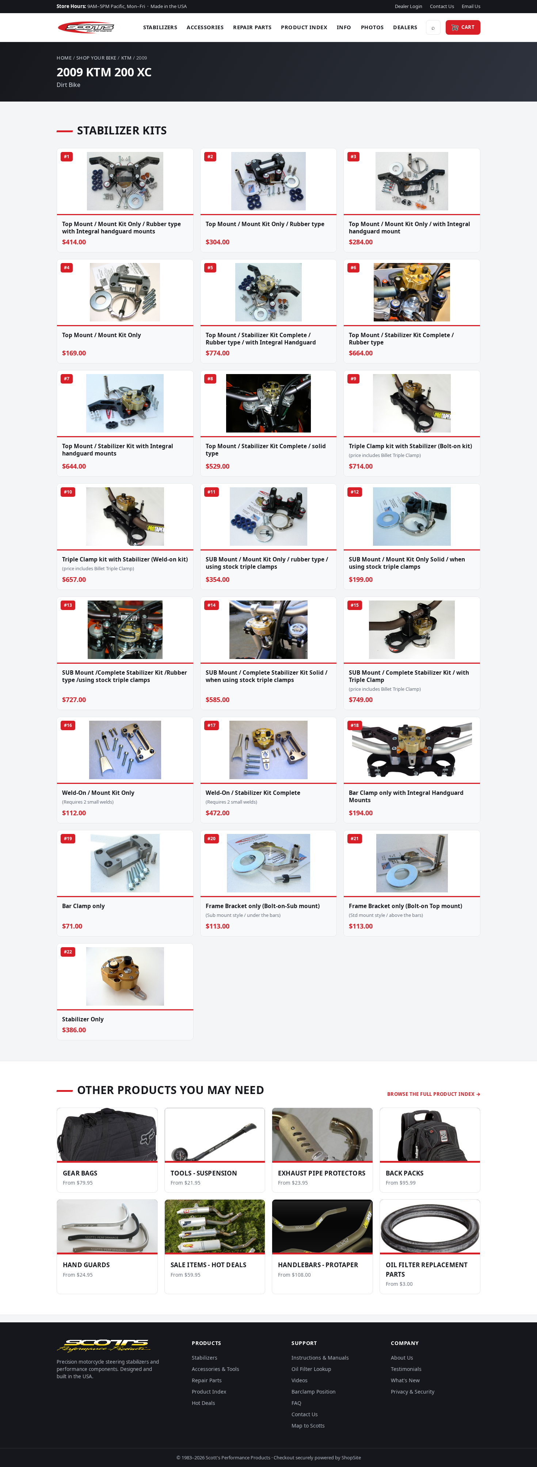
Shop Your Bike (96, 57)
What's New (405, 1380)
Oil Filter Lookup (311, 1368)
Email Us (471, 6)
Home (64, 57)
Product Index (304, 27)
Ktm (126, 57)
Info (344, 27)
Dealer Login (408, 6)
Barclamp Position (314, 1391)
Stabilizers (160, 27)
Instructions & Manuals (320, 1357)
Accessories (205, 27)
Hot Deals (203, 1402)
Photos (372, 27)
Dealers (405, 27)
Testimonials (406, 1368)
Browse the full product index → (433, 1094)
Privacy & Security (412, 1391)
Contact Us (442, 6)
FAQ (296, 1402)
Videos (300, 1380)
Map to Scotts (308, 1425)
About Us (402, 1357)
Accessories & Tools (215, 1368)
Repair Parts (252, 27)
